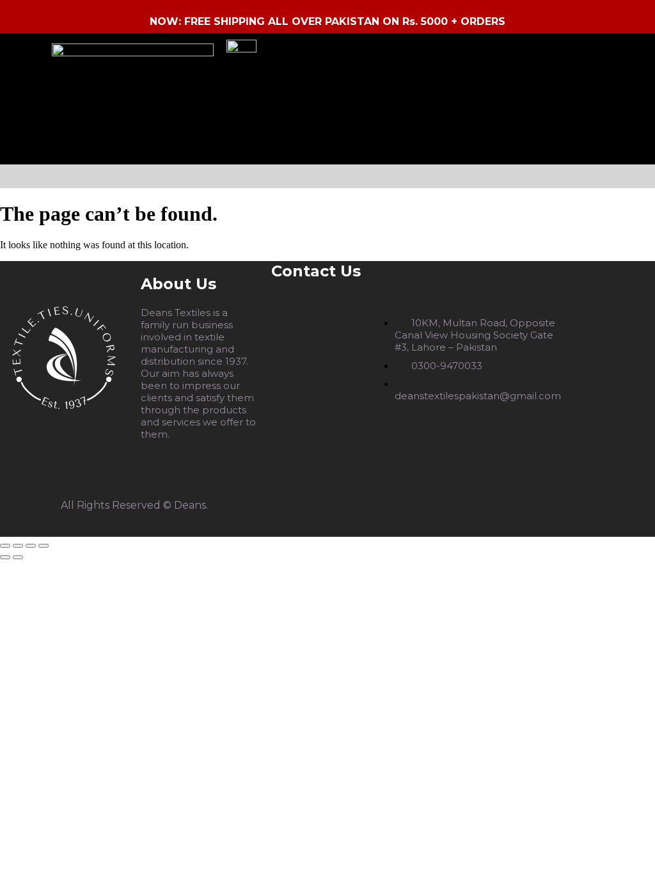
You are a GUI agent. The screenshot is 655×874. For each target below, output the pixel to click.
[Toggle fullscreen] (18, 546)
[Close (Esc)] (43, 546)
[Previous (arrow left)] (5, 557)
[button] (331, 176)
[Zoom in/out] (5, 546)
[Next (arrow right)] (18, 557)
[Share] (31, 546)
